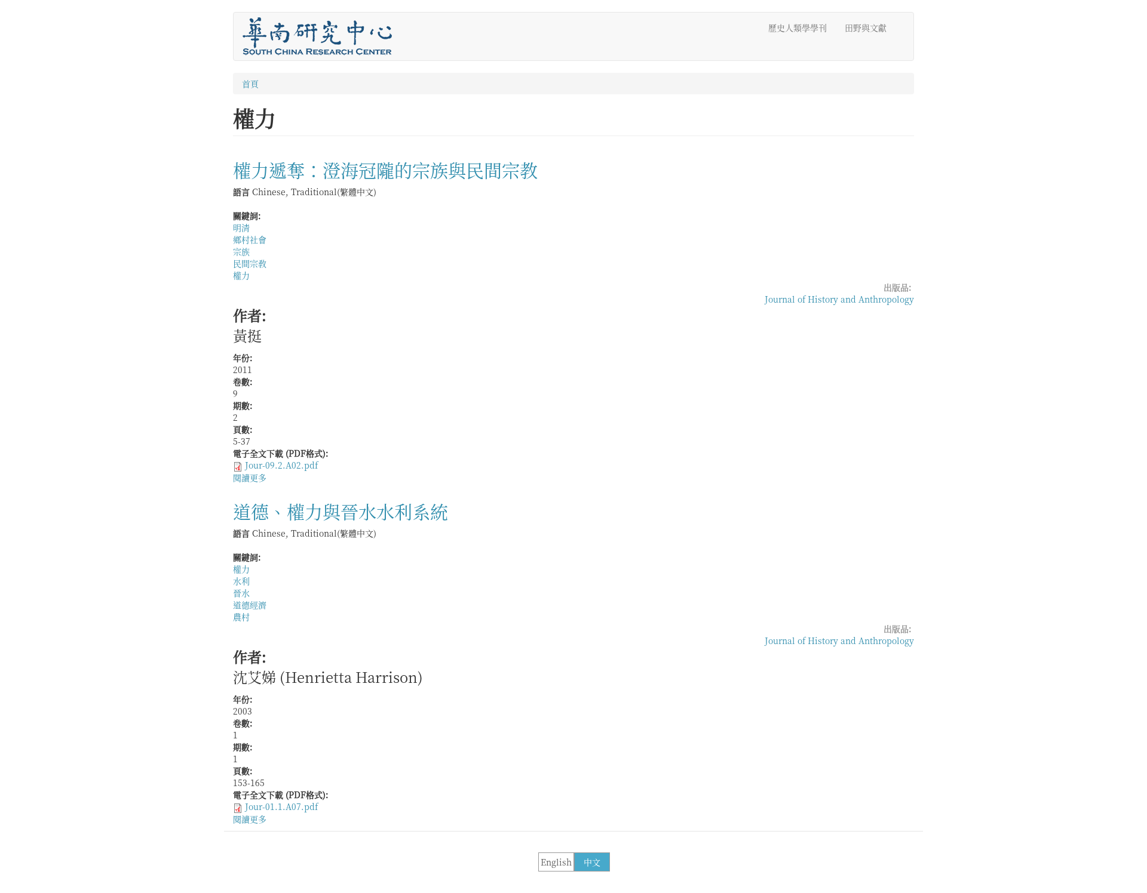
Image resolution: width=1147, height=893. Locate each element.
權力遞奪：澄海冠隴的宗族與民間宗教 (385, 169)
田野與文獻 (866, 27)
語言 (241, 192)
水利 (241, 581)
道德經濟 (249, 605)
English (556, 862)
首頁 (250, 84)
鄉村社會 (249, 239)
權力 (241, 275)
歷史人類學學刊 (797, 27)
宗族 (241, 251)
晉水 (241, 593)
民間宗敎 (249, 263)
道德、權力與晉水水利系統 (340, 511)
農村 (241, 617)
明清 (241, 227)
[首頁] (322, 36)
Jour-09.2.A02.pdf (281, 465)
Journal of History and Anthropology (839, 299)
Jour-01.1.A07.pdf (281, 806)
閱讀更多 (249, 478)
